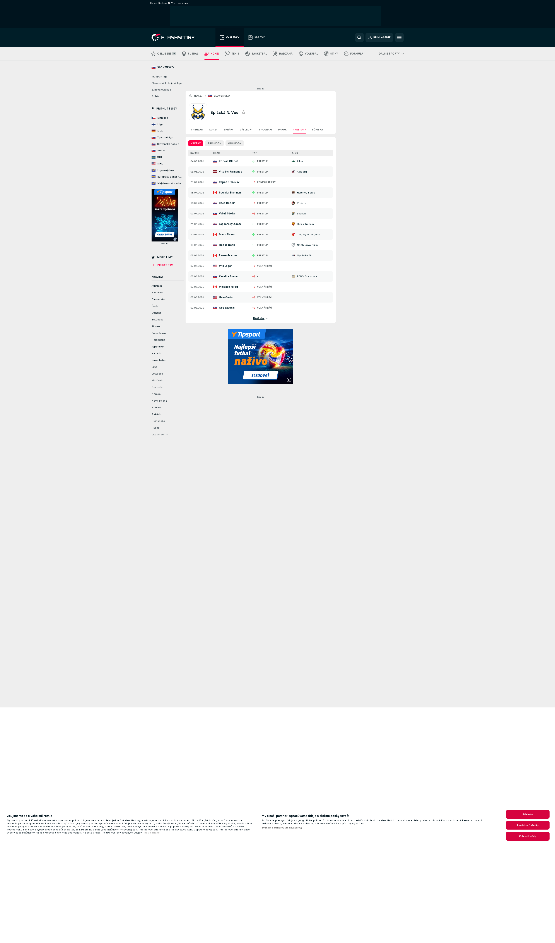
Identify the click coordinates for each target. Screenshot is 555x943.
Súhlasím (528, 814)
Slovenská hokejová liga (167, 83)
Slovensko (222, 95)
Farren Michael (228, 255)
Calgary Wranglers (308, 234)
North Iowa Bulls (307, 245)
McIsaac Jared (228, 287)
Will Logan (225, 266)
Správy (229, 129)
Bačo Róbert (227, 203)
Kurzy (213, 129)
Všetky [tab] (196, 143)
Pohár (155, 96)
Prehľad (197, 129)
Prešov (301, 203)
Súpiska (317, 129)
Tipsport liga (159, 76)
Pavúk (282, 129)
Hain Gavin (225, 297)
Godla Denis (227, 308)
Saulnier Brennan (230, 192)
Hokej (198, 95)
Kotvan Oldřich (228, 161)
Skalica (301, 213)
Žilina (300, 161)
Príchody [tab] (214, 143)
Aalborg (302, 171)
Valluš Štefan (227, 213)
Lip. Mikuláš (304, 255)
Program (265, 129)
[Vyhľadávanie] (359, 37)
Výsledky (246, 129)
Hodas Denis (227, 245)
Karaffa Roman (228, 276)
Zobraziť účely (528, 836)
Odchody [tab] (234, 143)
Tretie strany (151, 832)
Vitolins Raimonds (230, 171)
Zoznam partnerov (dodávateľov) (281, 827)
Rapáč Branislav (229, 182)
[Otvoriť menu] (399, 37)
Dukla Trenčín (305, 224)
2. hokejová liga (161, 89)
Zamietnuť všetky (528, 825)
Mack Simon (226, 234)
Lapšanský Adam (230, 224)
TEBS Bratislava (307, 276)
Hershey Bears (306, 192)
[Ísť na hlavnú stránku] (176, 37)
